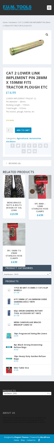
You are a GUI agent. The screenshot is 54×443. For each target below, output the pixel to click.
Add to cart (23, 130)
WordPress (45, 437)
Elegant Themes (21, 437)
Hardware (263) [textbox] (26, 274)
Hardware (13, 22)
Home (5, 22)
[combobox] (27, 273)
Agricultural (22, 138)
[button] (46, 34)
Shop (23, 440)
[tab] (27, 163)
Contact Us (31, 440)
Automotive (35, 138)
